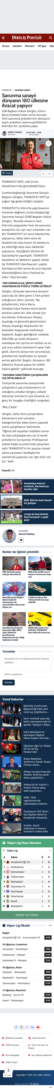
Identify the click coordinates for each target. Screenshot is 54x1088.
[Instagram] (27, 1027)
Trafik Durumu (12, 1045)
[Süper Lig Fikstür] (50, 925)
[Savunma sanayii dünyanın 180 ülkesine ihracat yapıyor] (27, 154)
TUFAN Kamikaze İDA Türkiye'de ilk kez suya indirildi (38, 600)
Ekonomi (29, 46)
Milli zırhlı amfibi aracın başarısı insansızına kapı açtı (39, 574)
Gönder (8, 682)
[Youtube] (38, 1027)
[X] (21, 1027)
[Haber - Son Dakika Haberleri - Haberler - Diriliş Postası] (27, 37)
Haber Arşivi (11, 1062)
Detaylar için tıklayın (27, 914)
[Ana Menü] (3, 37)
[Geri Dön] (8, 1070)
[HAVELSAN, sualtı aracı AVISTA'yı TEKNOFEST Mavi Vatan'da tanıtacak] (40, 618)
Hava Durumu (39, 1038)
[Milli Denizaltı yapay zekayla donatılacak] (14, 563)
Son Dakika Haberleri (41, 1055)
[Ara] (50, 38)
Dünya (5, 46)
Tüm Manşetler (12, 1055)
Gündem (17, 46)
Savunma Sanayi (22, 90)
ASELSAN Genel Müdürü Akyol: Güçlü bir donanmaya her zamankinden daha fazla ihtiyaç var (13, 602)
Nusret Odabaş (27, 534)
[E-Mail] (21, 540)
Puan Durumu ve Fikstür (38, 1046)
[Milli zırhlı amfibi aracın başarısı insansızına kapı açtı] (40, 563)
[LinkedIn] (32, 1027)
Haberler (6, 90)
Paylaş (9, 173)
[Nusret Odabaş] (9, 535)
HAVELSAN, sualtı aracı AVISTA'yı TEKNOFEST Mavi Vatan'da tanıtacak (39, 630)
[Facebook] (16, 1027)
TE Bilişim (34, 1084)
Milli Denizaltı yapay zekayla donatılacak (11, 573)
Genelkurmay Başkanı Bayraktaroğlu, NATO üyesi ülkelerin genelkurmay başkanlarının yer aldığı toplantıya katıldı (13, 634)
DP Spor (42, 46)
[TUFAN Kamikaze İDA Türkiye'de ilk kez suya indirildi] (40, 588)
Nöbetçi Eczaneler (14, 1038)
